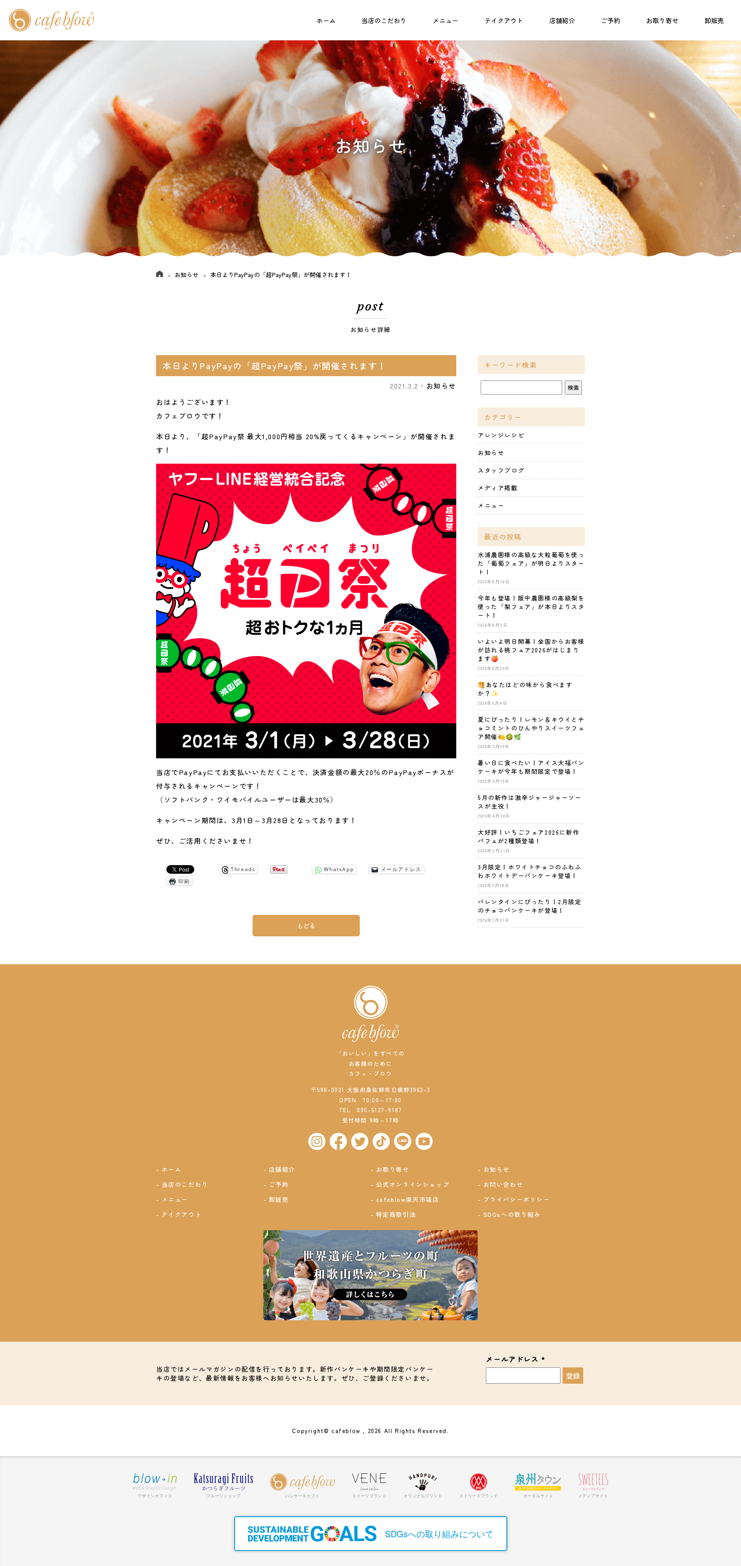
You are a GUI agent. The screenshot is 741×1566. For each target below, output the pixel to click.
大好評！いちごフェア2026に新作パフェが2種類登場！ (528, 836)
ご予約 (610, 20)
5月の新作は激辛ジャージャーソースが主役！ (530, 801)
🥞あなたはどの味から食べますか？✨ (525, 688)
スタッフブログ (501, 470)
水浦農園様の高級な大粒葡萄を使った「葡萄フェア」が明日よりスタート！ (531, 563)
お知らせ (187, 274)
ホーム (326, 20)
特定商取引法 (396, 1214)
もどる (306, 925)
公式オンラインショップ (413, 1184)
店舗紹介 (562, 20)
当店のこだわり (384, 20)
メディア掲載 (498, 487)
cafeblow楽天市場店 (408, 1199)
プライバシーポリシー (516, 1199)
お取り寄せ (662, 20)
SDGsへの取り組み (512, 1214)
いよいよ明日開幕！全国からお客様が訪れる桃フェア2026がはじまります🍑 (531, 650)
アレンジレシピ (501, 435)
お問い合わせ (503, 1184)
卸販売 (714, 20)
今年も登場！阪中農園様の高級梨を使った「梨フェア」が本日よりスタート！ (531, 606)
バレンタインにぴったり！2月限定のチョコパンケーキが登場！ (530, 905)
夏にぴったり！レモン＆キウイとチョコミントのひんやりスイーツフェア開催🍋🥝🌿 (531, 728)
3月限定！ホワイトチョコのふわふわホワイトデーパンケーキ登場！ (530, 871)
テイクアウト (504, 20)
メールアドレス (515, 1359)
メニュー (445, 20)
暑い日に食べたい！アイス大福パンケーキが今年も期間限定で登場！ (531, 766)
